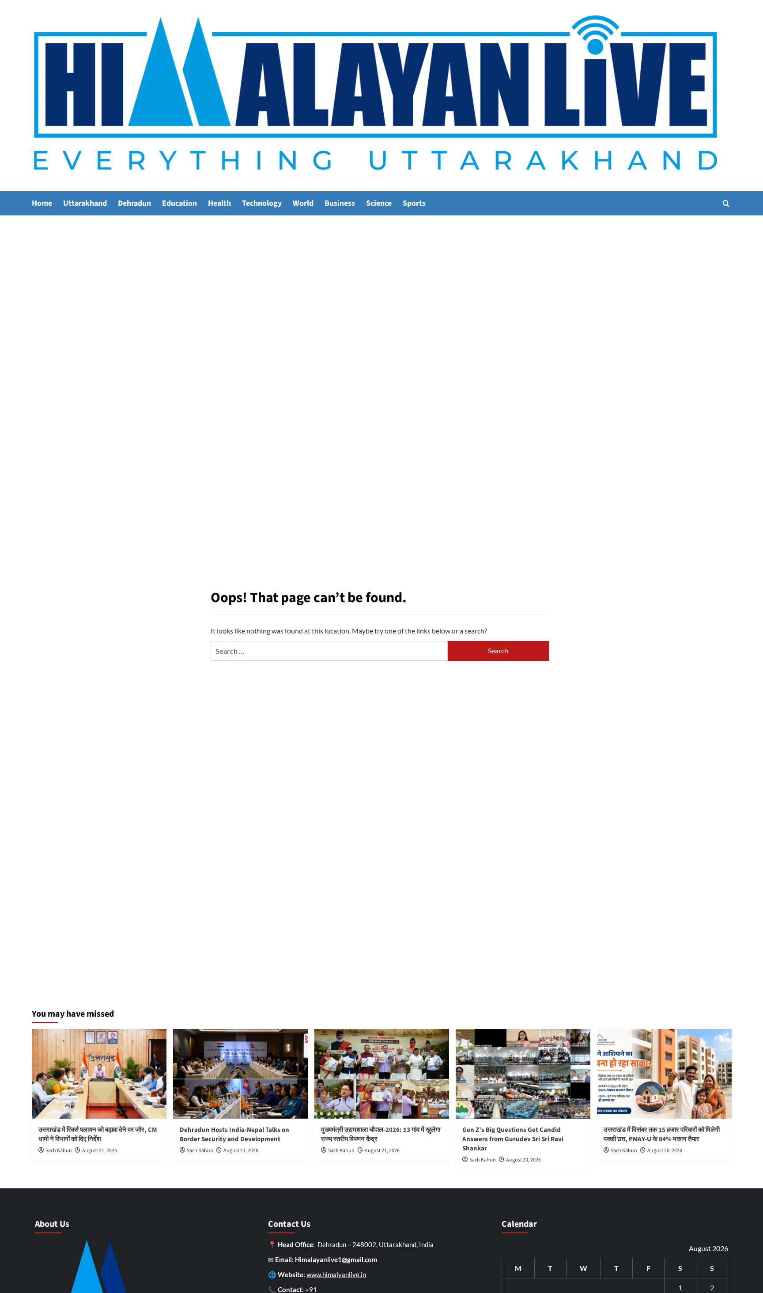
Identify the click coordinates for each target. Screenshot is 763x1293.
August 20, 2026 (523, 1160)
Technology (262, 203)
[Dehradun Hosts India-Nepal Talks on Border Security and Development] (240, 1074)
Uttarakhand (85, 203)
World (303, 203)
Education (179, 203)
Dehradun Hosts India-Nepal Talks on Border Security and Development (234, 1134)
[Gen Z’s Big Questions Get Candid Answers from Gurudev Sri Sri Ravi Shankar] (523, 1074)
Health (219, 203)
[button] (726, 203)
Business (340, 203)
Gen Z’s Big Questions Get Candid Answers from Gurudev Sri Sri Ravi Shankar (512, 1139)
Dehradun (134, 203)
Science (379, 203)
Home (42, 203)
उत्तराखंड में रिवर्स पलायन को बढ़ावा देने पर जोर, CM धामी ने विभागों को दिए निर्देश (97, 1134)
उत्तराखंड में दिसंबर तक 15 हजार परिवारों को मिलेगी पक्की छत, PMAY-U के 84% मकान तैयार (662, 1134)
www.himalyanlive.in (336, 1274)
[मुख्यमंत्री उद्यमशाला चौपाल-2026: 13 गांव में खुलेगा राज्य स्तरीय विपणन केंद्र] (381, 1074)
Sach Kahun (58, 1150)
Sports (414, 203)
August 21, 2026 (99, 1150)
